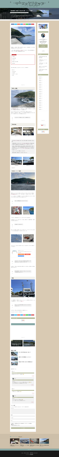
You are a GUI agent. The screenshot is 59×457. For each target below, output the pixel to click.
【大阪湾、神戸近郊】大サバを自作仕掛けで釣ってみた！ (43, 70)
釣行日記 (21, 12)
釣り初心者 (30, 6)
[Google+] (18, 24)
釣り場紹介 (34, 6)
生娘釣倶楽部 (31, 454)
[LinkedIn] (29, 24)
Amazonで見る (21, 254)
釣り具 (27, 6)
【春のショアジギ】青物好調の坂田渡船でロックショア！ (44, 445)
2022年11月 (40, 91)
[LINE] (27, 24)
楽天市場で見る (27, 254)
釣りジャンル (24, 6)
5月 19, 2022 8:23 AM (14, 390)
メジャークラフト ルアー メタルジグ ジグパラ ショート (25, 251)
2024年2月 (40, 80)
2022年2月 (40, 107)
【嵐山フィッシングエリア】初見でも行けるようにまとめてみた (43, 66)
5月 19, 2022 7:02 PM (15, 397)
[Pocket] (24, 24)
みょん (15, 378)
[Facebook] (12, 24)
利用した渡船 (14, 71)
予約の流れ (13, 72)
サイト (11, 420)
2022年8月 (40, 96)
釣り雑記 (37, 6)
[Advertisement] (23, 80)
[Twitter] (15, 24)
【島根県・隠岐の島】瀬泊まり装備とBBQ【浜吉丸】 (43, 57)
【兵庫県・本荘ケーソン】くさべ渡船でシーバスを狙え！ (43, 63)
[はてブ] (21, 24)
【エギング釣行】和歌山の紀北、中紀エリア (24, 352)
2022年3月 (40, 105)
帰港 (13, 75)
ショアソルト (18, 12)
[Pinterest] (32, 24)
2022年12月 (40, 89)
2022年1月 (40, 109)
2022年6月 (40, 100)
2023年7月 (40, 82)
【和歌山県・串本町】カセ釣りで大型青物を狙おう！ (25, 361)
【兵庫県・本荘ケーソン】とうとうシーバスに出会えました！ (43, 60)
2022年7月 (40, 98)
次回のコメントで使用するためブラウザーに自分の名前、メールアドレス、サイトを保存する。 (22, 423)
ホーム (21, 6)
